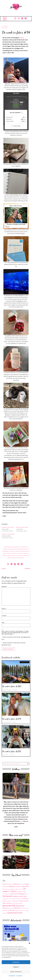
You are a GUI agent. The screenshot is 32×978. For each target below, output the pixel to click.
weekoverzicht (14, 912)
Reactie (4, 586)
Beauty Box (21, 884)
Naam (4, 608)
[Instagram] (15, 18)
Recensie (20, 905)
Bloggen (26, 884)
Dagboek (12, 889)
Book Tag (5, 889)
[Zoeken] (27, 763)
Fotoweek (7, 896)
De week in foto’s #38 (22, 527)
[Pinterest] (22, 18)
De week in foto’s (5, 26)
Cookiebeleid (12, 975)
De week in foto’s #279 (11, 719)
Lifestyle (25, 898)
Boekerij (26, 886)
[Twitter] (11, 564)
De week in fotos (21, 891)
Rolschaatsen (11, 908)
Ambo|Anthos (10, 884)
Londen (8, 901)
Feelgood (21, 894)
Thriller (12, 910)
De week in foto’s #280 (11, 686)
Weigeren (16, 967)
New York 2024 (18, 903)
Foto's (26, 894)
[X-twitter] (19, 18)
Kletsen (20, 898)
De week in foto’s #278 (11, 751)
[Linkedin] (22, 564)
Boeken (12, 886)
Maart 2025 (6, 903)
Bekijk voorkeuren (16, 971)
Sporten (26, 908)
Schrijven (22, 908)
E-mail (4, 615)
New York (12, 903)
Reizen (5, 908)
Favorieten (14, 894)
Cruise (8, 889)
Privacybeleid (19, 975)
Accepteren (16, 962)
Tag (8, 910)
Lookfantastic (14, 901)
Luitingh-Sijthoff (23, 901)
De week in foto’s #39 (7, 527)
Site (3, 622)
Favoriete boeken (6, 894)
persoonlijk (9, 905)
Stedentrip (5, 910)
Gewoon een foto (20, 896)
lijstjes (5, 901)
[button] (29, 943)
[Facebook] (26, 18)
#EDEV (5, 884)
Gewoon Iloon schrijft (7, 898)
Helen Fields (15, 898)
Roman (17, 908)
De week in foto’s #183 (8, 534)
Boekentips (19, 886)
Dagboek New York (19, 889)
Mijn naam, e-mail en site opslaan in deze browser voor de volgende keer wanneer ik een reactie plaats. (15, 633)
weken (22, 37)
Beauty (16, 884)
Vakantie (5, 913)
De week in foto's (14, 890)
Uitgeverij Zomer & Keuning (21, 910)
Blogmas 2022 (6, 886)
